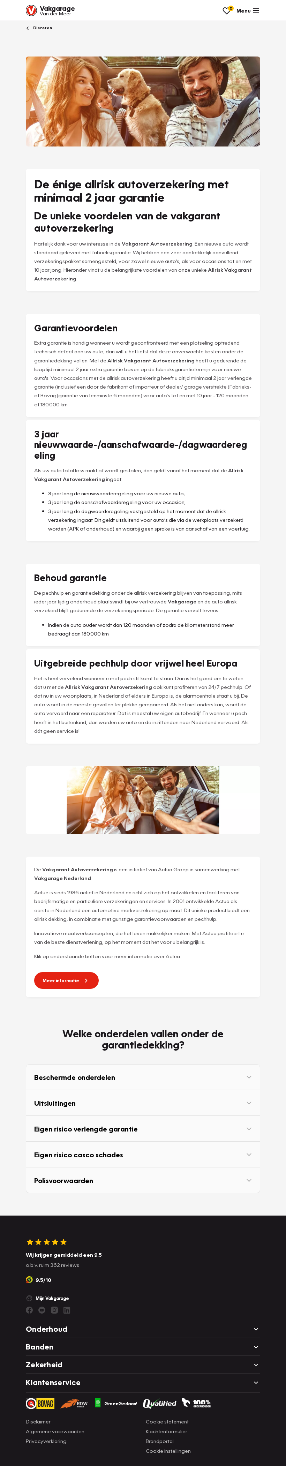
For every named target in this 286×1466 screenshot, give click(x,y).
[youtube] (41, 1310)
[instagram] (54, 1310)
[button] (143, 1077)
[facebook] (29, 1310)
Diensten (42, 27)
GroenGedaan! (120, 1403)
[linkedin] (66, 1310)
